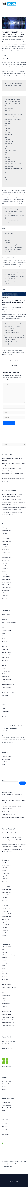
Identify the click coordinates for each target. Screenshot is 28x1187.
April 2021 (5, 536)
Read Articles (5, 762)
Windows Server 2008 (8, 684)
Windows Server (6, 36)
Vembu (4, 668)
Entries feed (5, 711)
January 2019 (6, 576)
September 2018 (6, 587)
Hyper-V (16, 34)
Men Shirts (5, 1126)
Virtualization (6, 671)
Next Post (14, 365)
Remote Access (6, 652)
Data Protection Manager (9, 622)
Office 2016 (5, 641)
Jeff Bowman (5, 512)
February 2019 (6, 574)
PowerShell (22, 34)
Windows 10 (5, 676)
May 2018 (4, 598)
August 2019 (5, 560)
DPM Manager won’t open (13, 499)
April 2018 (5, 601)
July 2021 (4, 533)
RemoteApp (5, 657)
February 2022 (6, 528)
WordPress (5, 695)
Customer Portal (6, 1084)
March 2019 (5, 571)
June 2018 (5, 595)
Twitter (9, 354)
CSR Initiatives (6, 759)
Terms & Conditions (7, 1108)
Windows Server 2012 (8, 687)
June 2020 (5, 544)
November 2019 (6, 555)
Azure (3, 617)
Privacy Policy (6, 1102)
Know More (5, 1089)
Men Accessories (6, 1132)
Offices (4, 1086)
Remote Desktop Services (9, 655)
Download (5, 625)
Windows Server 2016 (8, 690)
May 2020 (4, 547)
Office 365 (5, 646)
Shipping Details (6, 1105)
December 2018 (6, 579)
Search (4, 780)
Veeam (4, 665)
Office (3, 638)
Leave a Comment (7, 34)
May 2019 (4, 566)
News (3, 636)
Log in (3, 708)
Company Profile (6, 756)
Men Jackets (5, 1134)
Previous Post (14, 361)
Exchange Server (7, 630)
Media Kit (4, 764)
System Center (6, 663)
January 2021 (6, 538)
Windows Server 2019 (8, 692)
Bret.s (3, 494)
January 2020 (6, 552)
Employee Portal (6, 1081)
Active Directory (6, 614)
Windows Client (6, 679)
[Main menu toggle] (25, 3)
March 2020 (5, 549)
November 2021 (6, 530)
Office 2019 (5, 644)
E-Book (4, 627)
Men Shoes (5, 1129)
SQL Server (5, 660)
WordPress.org (6, 716)
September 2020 (6, 541)
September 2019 (6, 557)
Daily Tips (4, 619)
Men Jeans (5, 1123)
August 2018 (5, 590)
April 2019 (5, 568)
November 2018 (6, 582)
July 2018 (4, 593)
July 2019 (4, 563)
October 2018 (5, 584)
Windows (4, 674)
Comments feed (6, 714)
